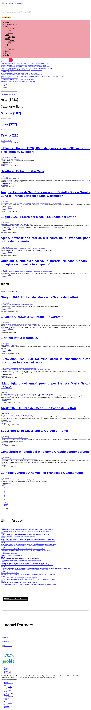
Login (6, 668)
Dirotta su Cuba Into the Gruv (9, 78)
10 (5, 502)
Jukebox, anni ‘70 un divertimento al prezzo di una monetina (18, 81)
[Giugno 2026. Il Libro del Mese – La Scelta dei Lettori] (17, 304)
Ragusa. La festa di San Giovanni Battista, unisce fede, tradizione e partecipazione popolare (26, 68)
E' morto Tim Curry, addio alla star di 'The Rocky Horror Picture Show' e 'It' (22, 74)
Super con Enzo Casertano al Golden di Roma (34, 430)
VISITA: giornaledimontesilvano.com (15, 599)
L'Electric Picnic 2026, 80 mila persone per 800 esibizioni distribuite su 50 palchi (23, 65)
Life (6, 47)
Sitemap (6, 669)
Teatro (10, 33)
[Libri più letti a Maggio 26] (9, 345)
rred (7, 303)
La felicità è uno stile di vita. (9, 71)
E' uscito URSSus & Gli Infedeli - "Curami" (32, 316)
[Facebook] (6, 8)
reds (7, 222)
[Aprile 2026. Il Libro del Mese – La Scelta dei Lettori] (16, 415)
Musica (11, 28)
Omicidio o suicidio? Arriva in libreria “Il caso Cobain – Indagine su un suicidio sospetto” (45, 262)
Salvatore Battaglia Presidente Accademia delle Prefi (21, 368)
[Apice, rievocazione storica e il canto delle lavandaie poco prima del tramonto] (23, 248)
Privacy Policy (8, 673)
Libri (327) (9, 124)
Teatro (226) (10, 135)
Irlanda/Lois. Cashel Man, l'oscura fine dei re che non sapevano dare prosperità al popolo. (26, 66)
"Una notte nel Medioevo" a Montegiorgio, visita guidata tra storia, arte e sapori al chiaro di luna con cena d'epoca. (33, 76)
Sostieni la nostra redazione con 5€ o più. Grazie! (16, 12)
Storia (7, 35)
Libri (9, 31)
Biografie (11, 37)
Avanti (6, 504)
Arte (6, 26)
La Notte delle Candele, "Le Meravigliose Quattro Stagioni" (17, 79)
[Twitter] (8, 8)
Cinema (8, 53)
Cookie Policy (8, 671)
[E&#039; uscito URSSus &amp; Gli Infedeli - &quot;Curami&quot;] (20, 324)
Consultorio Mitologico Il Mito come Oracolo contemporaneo (45, 451)
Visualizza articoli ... (6, 118)
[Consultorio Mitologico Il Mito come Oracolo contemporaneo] (19, 459)
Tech (6, 45)
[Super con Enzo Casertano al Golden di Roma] (14, 438)
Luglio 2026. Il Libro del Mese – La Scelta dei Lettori (39, 216)
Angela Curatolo (11, 157)
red (7, 177)
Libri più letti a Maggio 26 (19, 337)
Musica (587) (11, 113)
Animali (11, 49)
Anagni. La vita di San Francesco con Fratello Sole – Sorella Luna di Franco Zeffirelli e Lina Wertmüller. (45, 193)
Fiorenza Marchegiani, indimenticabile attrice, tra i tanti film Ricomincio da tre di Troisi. (25, 63)
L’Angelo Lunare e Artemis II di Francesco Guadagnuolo (42, 472)
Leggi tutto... (4, 164)
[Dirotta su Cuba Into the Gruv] (10, 178)
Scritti (7, 51)
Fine (5, 505)
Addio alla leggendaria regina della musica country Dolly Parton (19, 73)
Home (7, 22)
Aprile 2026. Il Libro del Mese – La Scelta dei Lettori (38, 408)
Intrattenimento (11, 24)
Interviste (11, 41)
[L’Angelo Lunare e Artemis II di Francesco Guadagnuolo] (17, 480)
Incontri (7, 39)
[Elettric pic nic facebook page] (10, 159)
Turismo (8, 43)
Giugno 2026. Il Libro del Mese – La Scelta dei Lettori (39, 297)
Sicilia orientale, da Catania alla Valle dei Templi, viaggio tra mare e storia (21, 70)
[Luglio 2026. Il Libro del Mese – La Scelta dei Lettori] (16, 224)
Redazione (9, 55)
